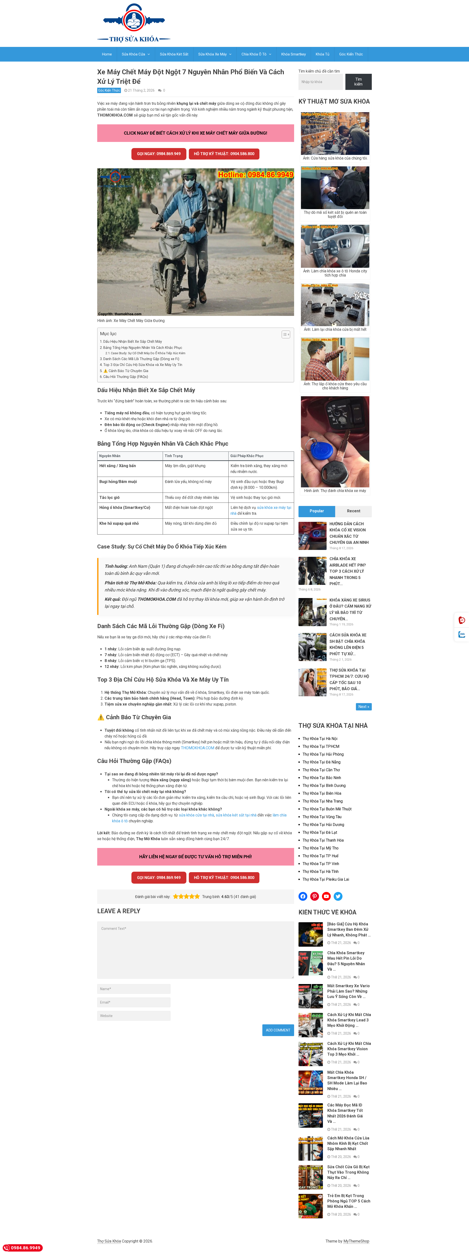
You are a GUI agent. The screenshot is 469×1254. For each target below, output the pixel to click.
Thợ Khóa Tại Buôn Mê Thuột (327, 809)
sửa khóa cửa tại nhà (196, 815)
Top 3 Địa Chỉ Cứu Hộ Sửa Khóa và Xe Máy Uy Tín (142, 365)
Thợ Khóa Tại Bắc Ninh (322, 777)
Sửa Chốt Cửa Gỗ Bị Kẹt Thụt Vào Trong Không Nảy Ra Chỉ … (348, 1172)
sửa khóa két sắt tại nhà (236, 815)
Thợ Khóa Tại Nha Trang (323, 801)
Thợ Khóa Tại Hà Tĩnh (321, 871)
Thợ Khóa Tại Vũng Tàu (322, 817)
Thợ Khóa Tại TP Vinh (321, 863)
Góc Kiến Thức (351, 54)
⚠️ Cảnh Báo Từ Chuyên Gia (125, 371)
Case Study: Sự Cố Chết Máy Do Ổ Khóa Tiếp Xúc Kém (148, 353)
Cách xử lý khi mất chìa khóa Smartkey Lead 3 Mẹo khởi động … (349, 1020)
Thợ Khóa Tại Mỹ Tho (321, 848)
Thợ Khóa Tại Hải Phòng (323, 754)
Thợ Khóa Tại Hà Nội (320, 738)
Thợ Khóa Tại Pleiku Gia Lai (326, 879)
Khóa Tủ (322, 54)
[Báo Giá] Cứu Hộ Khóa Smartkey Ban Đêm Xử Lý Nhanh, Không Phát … (349, 929)
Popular (317, 511)
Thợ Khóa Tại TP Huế (320, 856)
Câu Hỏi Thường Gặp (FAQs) (125, 377)
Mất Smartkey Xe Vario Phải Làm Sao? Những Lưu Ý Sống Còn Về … (348, 991)
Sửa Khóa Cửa (133, 54)
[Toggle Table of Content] (283, 334)
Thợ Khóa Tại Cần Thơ (321, 770)
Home (107, 54)
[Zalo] (461, 635)
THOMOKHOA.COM (197, 748)
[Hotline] (461, 620)
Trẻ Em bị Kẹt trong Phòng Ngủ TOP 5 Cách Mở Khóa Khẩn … (348, 1201)
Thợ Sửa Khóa (109, 1241)
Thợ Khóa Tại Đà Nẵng (322, 762)
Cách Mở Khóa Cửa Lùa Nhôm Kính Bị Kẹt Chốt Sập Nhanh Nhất (348, 1143)
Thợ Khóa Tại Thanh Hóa (323, 840)
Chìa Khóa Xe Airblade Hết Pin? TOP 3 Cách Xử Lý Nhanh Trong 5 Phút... (348, 571)
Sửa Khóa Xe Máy (212, 54)
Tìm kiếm (358, 81)
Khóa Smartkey (293, 54)
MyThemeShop (356, 1241)
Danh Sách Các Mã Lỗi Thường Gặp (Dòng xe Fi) (141, 359)
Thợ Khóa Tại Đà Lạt (320, 832)
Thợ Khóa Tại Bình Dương (324, 785)
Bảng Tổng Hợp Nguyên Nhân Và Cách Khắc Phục (142, 348)
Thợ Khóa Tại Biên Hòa (322, 793)
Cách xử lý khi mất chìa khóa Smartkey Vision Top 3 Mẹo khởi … (349, 1049)
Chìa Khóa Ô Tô (254, 54)
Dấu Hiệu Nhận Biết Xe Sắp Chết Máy (132, 342)
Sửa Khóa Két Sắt (174, 54)
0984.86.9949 (25, 1248)
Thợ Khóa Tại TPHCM (321, 746)
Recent (353, 511)
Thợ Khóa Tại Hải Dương (323, 824)
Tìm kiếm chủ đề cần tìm (319, 71)
